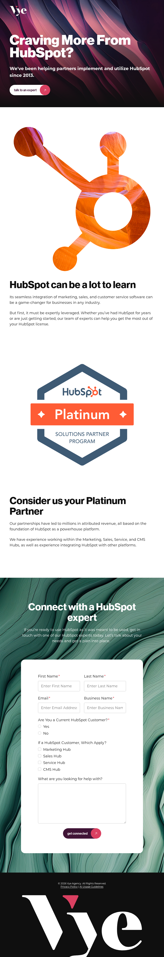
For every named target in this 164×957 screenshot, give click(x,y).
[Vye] (18, 11)
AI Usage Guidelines (91, 886)
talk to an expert (25, 90)
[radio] (82, 727)
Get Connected (77, 833)
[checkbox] (82, 730)
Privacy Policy (69, 886)
